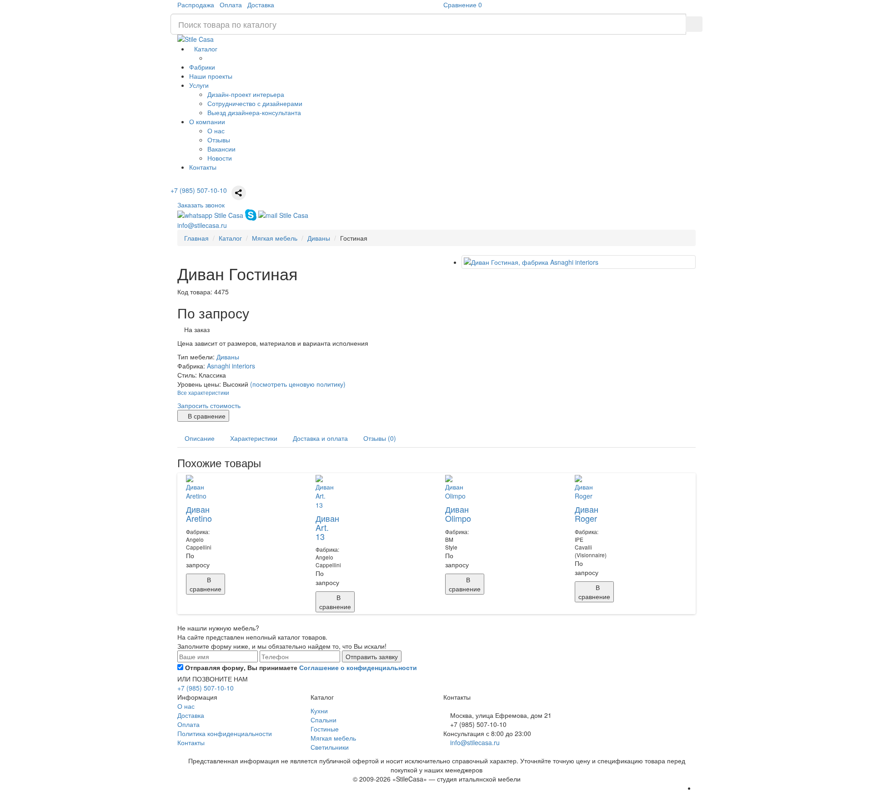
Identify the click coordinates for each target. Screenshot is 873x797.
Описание (200, 438)
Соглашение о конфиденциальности (358, 667)
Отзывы (218, 139)
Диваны (227, 356)
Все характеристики (203, 392)
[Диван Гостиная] (579, 262)
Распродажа (195, 4)
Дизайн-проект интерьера (245, 94)
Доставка (260, 4)
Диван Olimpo (458, 513)
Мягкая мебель (333, 737)
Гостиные (325, 728)
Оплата (231, 4)
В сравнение (206, 415)
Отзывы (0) (379, 438)
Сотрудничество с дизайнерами (254, 103)
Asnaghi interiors (231, 365)
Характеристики (253, 438)
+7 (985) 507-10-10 (199, 190)
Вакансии (221, 148)
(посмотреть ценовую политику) (298, 383)
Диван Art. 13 (327, 527)
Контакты (191, 742)
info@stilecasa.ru (475, 742)
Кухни (319, 710)
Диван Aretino (199, 513)
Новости (219, 157)
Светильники (330, 747)
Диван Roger (586, 513)
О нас (216, 130)
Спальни (323, 719)
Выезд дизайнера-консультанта (254, 112)
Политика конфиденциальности (224, 733)
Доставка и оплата (320, 438)
